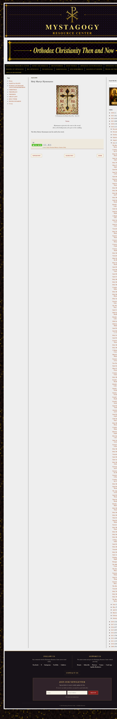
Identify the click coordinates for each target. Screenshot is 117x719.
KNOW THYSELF (71, 66)
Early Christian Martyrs (53, 147)
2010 (112, 644)
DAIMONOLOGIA (61, 69)
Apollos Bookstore (95, 667)
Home (100, 155)
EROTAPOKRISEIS (57, 66)
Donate (79, 665)
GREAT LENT (13, 96)
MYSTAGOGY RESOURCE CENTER (17, 66)
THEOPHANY (13, 92)
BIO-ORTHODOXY (33, 69)
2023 (112, 115)
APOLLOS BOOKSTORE (13, 72)
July (114, 143)
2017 (112, 624)
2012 (112, 638)
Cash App (109, 665)
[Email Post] (33, 142)
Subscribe (87, 665)
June (114, 604)
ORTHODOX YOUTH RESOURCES (91, 66)
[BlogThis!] (45, 145)
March (115, 613)
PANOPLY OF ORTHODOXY (15, 69)
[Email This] (43, 145)
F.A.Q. (11, 104)
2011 (112, 641)
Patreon (94, 665)
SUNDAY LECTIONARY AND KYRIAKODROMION (17, 86)
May (114, 607)
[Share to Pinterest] (50, 145)
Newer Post (36, 155)
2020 (112, 124)
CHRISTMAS (13, 90)
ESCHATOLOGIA (47, 69)
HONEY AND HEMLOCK (40, 66)
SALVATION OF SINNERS (94, 69)
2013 (112, 635)
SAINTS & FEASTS (14, 83)
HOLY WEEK (13, 99)
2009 (112, 646)
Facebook (35, 665)
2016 (112, 627)
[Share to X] (47, 145)
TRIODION (12, 94)
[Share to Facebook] (49, 145)
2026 (112, 113)
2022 (112, 118)
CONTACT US (72, 673)
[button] (5, 711)
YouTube (55, 665)
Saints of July (62, 147)
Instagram (47, 665)
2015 (112, 630)
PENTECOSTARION (15, 101)
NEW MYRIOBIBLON (76, 69)
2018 (112, 622)
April (114, 610)
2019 (112, 127)
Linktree (63, 665)
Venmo (101, 665)
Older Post (69, 155)
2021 (112, 121)
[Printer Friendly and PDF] (37, 145)
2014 (112, 633)
